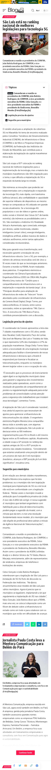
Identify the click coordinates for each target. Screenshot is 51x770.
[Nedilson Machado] (15, 10)
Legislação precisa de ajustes (21, 115)
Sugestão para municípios (19, 120)
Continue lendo (25, 752)
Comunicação (10, 635)
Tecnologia (9, 17)
